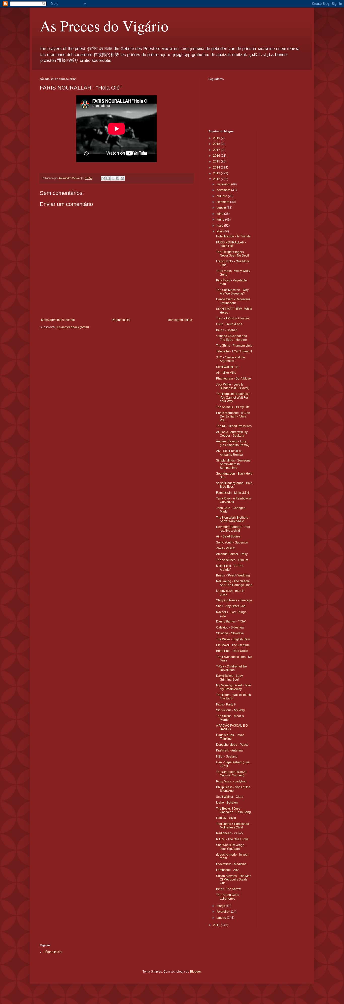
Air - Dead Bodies (228, 536)
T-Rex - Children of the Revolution (231, 668)
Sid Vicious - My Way (230, 710)
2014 (217, 167)
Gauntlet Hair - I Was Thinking (230, 736)
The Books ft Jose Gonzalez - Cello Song (233, 810)
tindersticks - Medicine (231, 864)
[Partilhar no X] (112, 178)
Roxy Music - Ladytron (231, 781)
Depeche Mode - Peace (232, 744)
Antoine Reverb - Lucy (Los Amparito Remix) (232, 443)
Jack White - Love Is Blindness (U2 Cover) (232, 386)
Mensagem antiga (179, 320)
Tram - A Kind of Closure (232, 318)
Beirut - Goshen (226, 330)
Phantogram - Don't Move (233, 378)
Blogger (195, 971)
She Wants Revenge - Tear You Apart (231, 846)
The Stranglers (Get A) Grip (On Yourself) (231, 773)
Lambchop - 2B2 (227, 870)
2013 (217, 173)
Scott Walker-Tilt (227, 367)
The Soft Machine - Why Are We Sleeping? (232, 291)
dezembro (224, 184)
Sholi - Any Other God (231, 606)
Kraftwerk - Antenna (229, 750)
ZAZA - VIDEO (225, 548)
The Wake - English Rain (233, 639)
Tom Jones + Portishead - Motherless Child (233, 825)
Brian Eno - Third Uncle (232, 651)
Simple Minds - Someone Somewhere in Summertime (233, 464)
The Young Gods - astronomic (228, 896)
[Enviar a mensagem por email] (103, 178)
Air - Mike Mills (226, 372)
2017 (217, 150)
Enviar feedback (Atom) (73, 327)
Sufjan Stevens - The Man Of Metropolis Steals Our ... (233, 879)
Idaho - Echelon (227, 802)
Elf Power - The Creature (233, 645)
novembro (224, 190)
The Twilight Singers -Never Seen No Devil (232, 253)
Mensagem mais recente (58, 320)
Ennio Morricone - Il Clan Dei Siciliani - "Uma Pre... (233, 416)
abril (220, 231)
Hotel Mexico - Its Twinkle (233, 236)
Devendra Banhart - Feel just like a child (233, 528)
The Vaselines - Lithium (232, 560)
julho (220, 214)
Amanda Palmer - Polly (232, 554)
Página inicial (121, 320)
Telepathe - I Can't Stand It (234, 351)
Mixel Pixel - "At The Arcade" (229, 567)
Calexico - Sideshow (230, 627)
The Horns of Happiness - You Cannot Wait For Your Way (233, 397)
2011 (217, 925)
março (221, 906)
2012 (217, 179)
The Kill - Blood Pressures (234, 426)
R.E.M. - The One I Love (232, 839)
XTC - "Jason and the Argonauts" (230, 359)
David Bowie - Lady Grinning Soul (229, 677)
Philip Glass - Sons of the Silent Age (233, 788)
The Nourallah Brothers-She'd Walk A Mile (232, 519)
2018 (217, 144)
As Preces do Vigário (104, 26)
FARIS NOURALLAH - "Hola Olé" (231, 244)
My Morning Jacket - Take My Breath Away (233, 687)
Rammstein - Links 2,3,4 (232, 492)
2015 (217, 161)
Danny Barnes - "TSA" (231, 621)
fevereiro (223, 911)
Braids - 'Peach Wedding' (233, 575)
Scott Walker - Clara (229, 797)
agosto (222, 208)
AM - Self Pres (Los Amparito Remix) (229, 452)
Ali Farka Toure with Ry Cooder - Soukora (232, 433)
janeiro (222, 917)
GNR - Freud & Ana (229, 324)
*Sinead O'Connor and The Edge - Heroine (231, 337)
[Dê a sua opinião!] (108, 178)
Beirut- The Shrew (228, 889)
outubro (222, 196)
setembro (223, 202)
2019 (217, 138)
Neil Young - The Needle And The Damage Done (234, 583)
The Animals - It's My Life (233, 407)
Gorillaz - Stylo (226, 818)
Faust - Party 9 (226, 704)
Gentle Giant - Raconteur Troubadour (233, 301)
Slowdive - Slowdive (230, 633)
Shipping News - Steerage (234, 600)
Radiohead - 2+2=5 (229, 833)
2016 (217, 155)
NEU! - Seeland (226, 756)
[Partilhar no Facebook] (117, 178)
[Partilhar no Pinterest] (122, 178)
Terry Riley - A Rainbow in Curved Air (233, 500)
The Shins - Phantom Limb (234, 345)
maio (220, 225)
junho (221, 219)
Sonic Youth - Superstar (232, 542)
